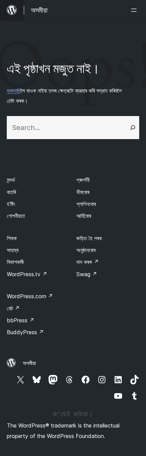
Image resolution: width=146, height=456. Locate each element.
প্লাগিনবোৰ (86, 204)
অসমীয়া (29, 363)
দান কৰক (87, 262)
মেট (13, 308)
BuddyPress (25, 332)
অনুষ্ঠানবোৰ (85, 250)
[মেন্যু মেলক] (135, 10)
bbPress (20, 320)
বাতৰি (11, 192)
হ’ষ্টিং (11, 204)
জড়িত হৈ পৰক (89, 238)
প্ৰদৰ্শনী (83, 179)
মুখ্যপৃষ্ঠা (13, 90)
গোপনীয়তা (16, 215)
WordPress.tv (27, 274)
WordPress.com (30, 296)
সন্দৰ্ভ (11, 179)
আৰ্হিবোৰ (83, 215)
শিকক (12, 238)
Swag (86, 274)
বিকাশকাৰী (15, 262)
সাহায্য (13, 250)
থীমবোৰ (82, 192)
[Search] (133, 127)
